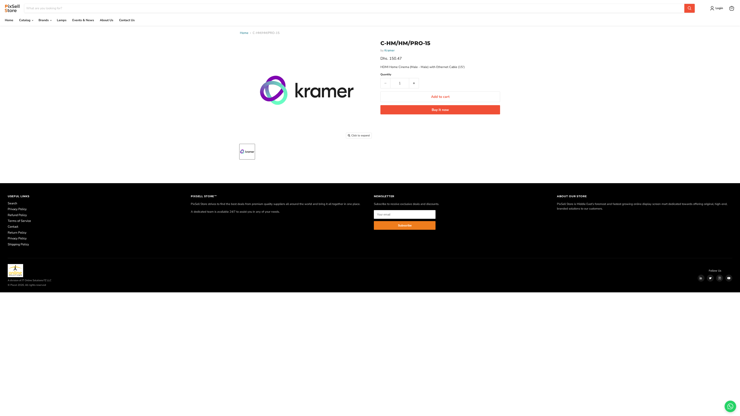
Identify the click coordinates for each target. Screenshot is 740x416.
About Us (106, 20)
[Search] (689, 8)
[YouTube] (728, 278)
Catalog (25, 20)
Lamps (61, 20)
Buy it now (440, 109)
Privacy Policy (17, 209)
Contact (13, 227)
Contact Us (127, 20)
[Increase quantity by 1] (414, 83)
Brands (44, 20)
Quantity (385, 74)
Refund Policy (17, 215)
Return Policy (17, 233)
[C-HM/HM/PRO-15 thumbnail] (247, 151)
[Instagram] (719, 278)
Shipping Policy (18, 244)
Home (9, 20)
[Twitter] (710, 278)
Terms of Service (19, 221)
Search (12, 203)
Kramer (389, 50)
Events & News (83, 20)
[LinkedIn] (701, 278)
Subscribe (405, 225)
